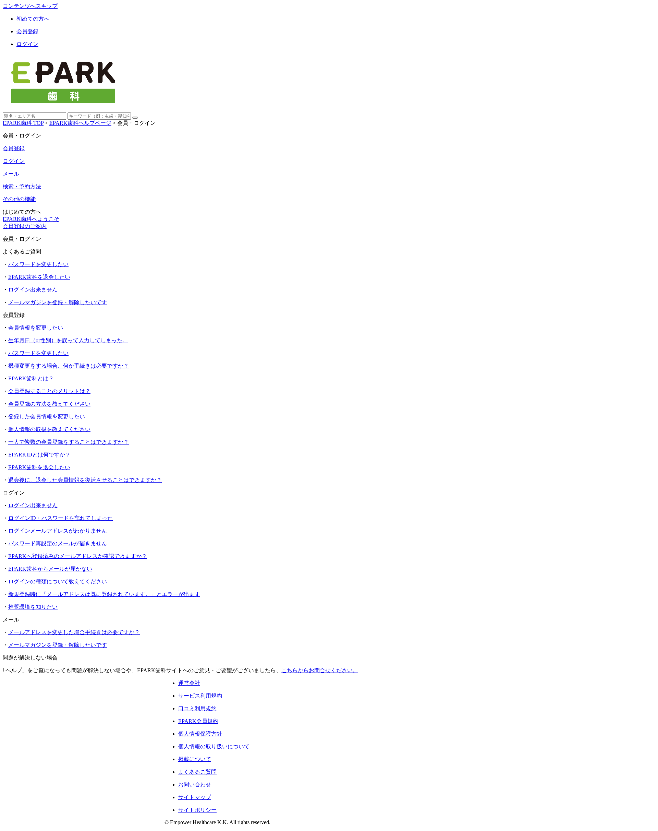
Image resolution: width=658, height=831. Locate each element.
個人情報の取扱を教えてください (49, 429)
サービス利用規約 (200, 696)
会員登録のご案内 (25, 226)
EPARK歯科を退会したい (39, 277)
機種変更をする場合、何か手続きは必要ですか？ (68, 366)
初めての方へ (32, 19)
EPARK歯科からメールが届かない (50, 569)
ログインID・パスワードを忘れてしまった (60, 518)
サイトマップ (194, 797)
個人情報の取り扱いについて (213, 746)
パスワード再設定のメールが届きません (57, 543)
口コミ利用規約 (197, 708)
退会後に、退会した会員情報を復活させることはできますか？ (85, 480)
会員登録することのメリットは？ (49, 391)
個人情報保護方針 (200, 734)
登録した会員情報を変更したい (46, 416)
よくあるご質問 (197, 772)
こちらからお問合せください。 (319, 670)
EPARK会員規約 (198, 721)
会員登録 (27, 31)
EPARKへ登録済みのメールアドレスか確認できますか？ (77, 556)
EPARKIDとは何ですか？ (39, 455)
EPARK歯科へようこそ (31, 219)
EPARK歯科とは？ (31, 378)
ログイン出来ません (33, 290)
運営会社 (189, 683)
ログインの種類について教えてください (57, 581)
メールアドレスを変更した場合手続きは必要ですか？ (74, 632)
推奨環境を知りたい (33, 607)
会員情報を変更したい (35, 328)
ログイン (27, 44)
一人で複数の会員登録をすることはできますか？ (68, 442)
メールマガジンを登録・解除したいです (57, 302)
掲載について (194, 759)
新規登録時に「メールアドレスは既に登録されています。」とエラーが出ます (104, 594)
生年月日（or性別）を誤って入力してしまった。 (68, 340)
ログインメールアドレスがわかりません (57, 531)
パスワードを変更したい (38, 264)
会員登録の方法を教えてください (49, 404)
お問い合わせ (194, 784)
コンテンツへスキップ (30, 6)
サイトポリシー (197, 810)
